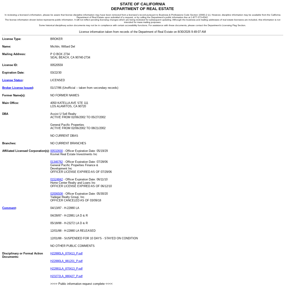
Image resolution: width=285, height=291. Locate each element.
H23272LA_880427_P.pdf (66, 276)
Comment (9, 208)
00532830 (56, 151)
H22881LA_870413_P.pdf (66, 268)
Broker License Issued (17, 87)
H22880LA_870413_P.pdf (66, 253)
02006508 (56, 193)
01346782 (56, 161)
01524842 (56, 179)
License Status (12, 80)
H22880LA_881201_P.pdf (66, 261)
